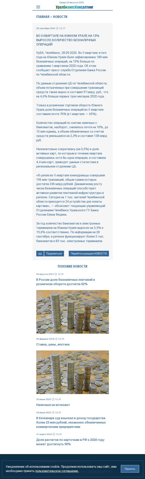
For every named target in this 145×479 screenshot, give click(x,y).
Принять (130, 468)
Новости (60, 17)
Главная (42, 17)
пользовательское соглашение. (57, 471)
